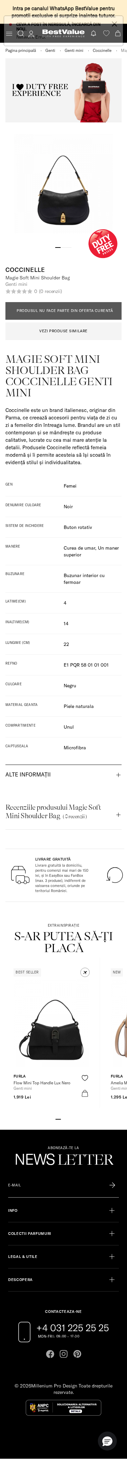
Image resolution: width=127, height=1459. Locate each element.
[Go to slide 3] (69, 247)
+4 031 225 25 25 (72, 1327)
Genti (50, 50)
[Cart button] (118, 33)
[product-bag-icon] (85, 1093)
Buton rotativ (78, 527)
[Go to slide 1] (58, 247)
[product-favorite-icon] (85, 1078)
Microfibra (75, 748)
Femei (70, 486)
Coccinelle (102, 50)
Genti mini (74, 50)
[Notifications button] (94, 33)
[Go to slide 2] (63, 247)
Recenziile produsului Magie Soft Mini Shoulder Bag (53, 811)
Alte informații (28, 774)
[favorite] (106, 33)
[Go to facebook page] (50, 1354)
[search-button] (21, 33)
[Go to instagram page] (64, 1354)
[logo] (63, 33)
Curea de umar (79, 548)
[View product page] (51, 1023)
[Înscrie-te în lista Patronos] (112, 1185)
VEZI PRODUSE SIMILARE (63, 331)
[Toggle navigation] (9, 34)
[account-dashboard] (31, 33)
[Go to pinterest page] (77, 1354)
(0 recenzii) (50, 291)
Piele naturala (79, 706)
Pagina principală (20, 50)
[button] (85, 972)
